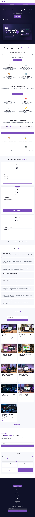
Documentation (17, 493)
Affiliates (17, 495)
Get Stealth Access (17, 133)
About (17, 492)
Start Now (25, 4)
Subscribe (17, 320)
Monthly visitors (17, 456)
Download (17, 16)
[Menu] (33, 2)
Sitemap (17, 502)
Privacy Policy (17, 499)
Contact (17, 490)
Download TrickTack (17, 486)
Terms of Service (17, 501)
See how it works (17, 60)
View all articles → (17, 424)
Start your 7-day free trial (17, 94)
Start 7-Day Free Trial (17, 182)
